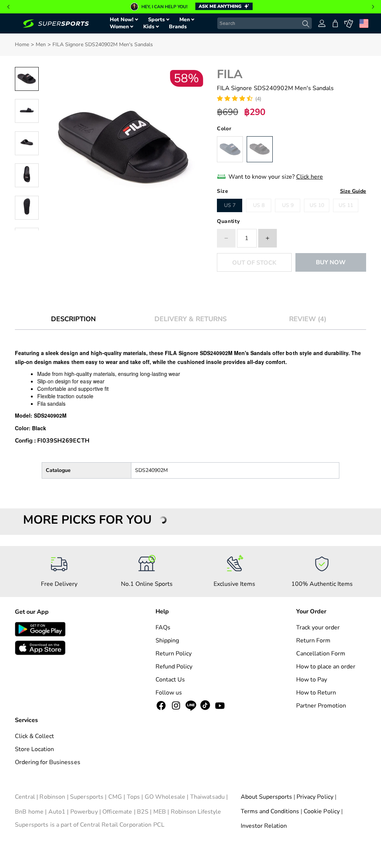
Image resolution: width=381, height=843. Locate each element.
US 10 (317, 205)
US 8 (259, 205)
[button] (8, 7)
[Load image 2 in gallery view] (27, 111)
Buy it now (330, 262)
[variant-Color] (230, 149)
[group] (190, 7)
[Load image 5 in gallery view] (27, 208)
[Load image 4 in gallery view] (27, 175)
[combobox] (264, 23)
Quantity (228, 221)
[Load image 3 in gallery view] (27, 143)
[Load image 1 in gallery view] (27, 79)
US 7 (230, 205)
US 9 (288, 205)
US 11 (346, 205)
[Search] (306, 23)
